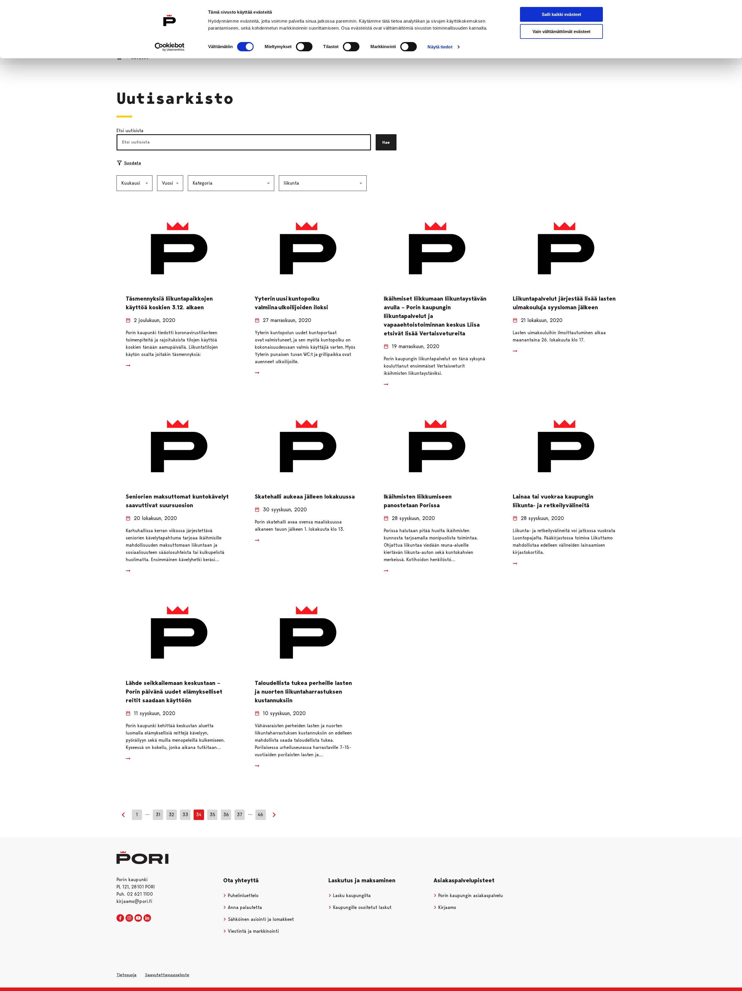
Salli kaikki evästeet (561, 14)
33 (185, 814)
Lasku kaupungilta (351, 895)
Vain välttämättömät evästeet (561, 31)
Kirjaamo (446, 907)
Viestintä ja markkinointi (252, 931)
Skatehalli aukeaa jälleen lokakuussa (305, 496)
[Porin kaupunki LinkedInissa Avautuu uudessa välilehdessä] (147, 918)
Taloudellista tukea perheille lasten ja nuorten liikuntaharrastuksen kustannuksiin (303, 691)
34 (198, 814)
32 (171, 814)
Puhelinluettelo (242, 895)
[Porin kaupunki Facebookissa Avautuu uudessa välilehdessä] (120, 918)
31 (158, 814)
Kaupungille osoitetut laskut (362, 907)
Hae (386, 142)
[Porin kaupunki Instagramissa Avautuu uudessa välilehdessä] (129, 918)
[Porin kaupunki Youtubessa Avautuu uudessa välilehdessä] (138, 918)
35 (212, 814)
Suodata (132, 163)
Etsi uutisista (130, 130)
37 (239, 814)
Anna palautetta (244, 907)
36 (226, 814)
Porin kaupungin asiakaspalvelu (470, 895)
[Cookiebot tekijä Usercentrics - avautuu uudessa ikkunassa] (169, 47)
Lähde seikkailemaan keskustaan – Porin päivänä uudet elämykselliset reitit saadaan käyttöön (174, 691)
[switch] (304, 46)
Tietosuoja (127, 974)
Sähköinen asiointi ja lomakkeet (260, 919)
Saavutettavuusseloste (167, 974)
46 (260, 814)
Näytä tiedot (440, 46)
